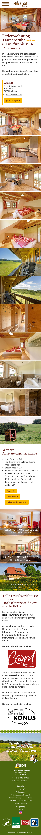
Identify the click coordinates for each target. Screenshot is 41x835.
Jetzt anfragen (12, 101)
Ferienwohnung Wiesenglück (21, 801)
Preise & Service (20, 804)
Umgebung (20, 806)
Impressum (11, 832)
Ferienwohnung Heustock (20, 795)
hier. (29, 646)
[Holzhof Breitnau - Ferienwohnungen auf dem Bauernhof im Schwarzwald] (21, 5)
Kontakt (20, 809)
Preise (9, 491)
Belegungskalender (15, 502)
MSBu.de (29, 832)
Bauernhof (21, 789)
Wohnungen (20, 792)
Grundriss (11, 496)
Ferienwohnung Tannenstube (20, 798)
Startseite (20, 786)
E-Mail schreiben (20, 781)
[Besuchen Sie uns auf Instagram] (20, 813)
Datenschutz (21, 832)
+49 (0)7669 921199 (14, 94)
